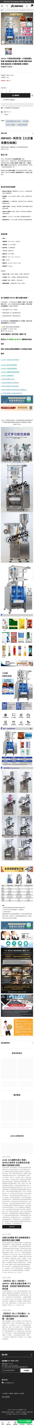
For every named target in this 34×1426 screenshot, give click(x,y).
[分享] (31, 95)
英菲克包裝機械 (6, 1397)
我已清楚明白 (6, 99)
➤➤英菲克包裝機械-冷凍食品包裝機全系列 (11, 393)
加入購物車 (16, 95)
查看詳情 (12, 1227)
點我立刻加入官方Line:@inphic (11, 1)
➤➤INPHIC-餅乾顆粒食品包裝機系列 (10, 360)
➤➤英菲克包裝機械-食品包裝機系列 (10, 382)
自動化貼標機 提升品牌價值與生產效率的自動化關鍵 (16, 1239)
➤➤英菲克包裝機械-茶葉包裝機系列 (10, 386)
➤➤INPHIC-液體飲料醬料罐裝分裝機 (10, 372)
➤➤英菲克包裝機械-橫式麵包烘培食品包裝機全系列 (14, 389)
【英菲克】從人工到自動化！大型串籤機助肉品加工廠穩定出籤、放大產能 (16, 1316)
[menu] (2, 6)
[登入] (27, 6)
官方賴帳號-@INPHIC (14, 339)
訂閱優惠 (26, 1370)
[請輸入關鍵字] (7, 6)
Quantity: (3, 88)
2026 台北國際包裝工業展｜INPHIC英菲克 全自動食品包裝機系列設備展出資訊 (16, 1163)
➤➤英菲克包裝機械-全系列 (8, 379)
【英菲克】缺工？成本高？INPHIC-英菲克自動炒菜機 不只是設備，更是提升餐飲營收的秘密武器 (16, 1285)
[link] (9, 1082)
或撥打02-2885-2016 (25, 1)
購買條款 (12, 99)
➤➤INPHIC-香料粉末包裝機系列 (9, 365)
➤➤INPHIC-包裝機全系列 (7, 375)
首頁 (2, 10)
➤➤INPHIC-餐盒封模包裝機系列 (9, 368)
